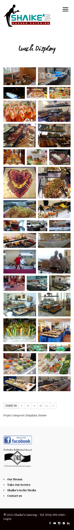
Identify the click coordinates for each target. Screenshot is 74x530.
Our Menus (14, 479)
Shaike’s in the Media (21, 490)
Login (7, 519)
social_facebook (50, 523)
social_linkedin (68, 523)
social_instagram (59, 523)
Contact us (14, 495)
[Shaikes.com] (27, 16)
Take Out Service (19, 484)
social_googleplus (63, 523)
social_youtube (54, 523)
